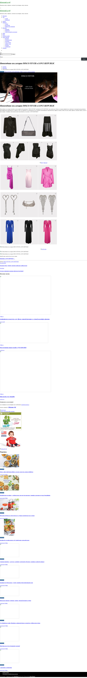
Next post (2, 268)
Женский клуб (5, 2)
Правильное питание (10, 26)
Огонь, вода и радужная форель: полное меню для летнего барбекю (16, 472)
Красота (5, 28)
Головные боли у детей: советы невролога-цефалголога (13, 265)
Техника (7, 45)
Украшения (7, 46)
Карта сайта (6, 672)
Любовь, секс (8, 44)
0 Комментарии (31, 71)
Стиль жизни (6, 37)
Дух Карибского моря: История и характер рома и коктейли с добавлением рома (20, 623)
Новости (5, 16)
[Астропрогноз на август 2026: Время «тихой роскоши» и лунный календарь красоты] (25, 314)
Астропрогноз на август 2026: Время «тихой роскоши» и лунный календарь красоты (25, 319)
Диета (6, 24)
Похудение (7, 25)
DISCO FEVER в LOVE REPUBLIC (12, 71)
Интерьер (7, 20)
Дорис (21, 71)
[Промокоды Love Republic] (25, 391)
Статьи (4, 48)
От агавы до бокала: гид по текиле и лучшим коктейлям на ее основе (17, 515)
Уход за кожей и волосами (11, 32)
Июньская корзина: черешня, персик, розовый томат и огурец (15, 600)
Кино (4, 34)
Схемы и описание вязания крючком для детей (11, 271)
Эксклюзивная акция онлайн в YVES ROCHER (13, 347)
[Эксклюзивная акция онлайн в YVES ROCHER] (24, 342)
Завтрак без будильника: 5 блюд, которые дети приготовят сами (16, 582)
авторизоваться (25, 404)
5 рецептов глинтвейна (6, 667)
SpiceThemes (32, 676)
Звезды (4, 21)
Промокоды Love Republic (7, 396)
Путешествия (8, 40)
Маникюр (7, 30)
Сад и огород (8, 42)
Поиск (1, 57)
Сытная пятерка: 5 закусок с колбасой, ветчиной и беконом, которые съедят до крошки (22, 561)
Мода (4, 33)
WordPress (16, 676)
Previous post (3, 263)
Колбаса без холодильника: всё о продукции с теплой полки (14, 540)
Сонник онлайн (6, 36)
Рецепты (7, 41)
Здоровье (5, 22)
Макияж (7, 29)
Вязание (7, 38)
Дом (3, 17)
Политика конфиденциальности (10, 674)
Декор (6, 18)
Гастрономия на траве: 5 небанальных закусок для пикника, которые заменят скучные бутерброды (25, 495)
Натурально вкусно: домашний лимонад (10, 646)
